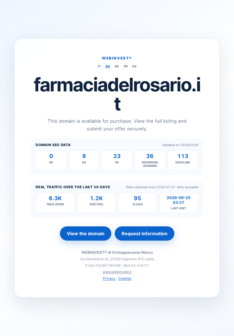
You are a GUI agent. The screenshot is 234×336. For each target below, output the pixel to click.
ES (134, 66)
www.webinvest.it (117, 272)
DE (117, 66)
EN (108, 66)
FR (126, 66)
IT (99, 66)
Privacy (109, 278)
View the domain (85, 233)
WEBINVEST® (117, 58)
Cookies (124, 278)
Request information (145, 233)
